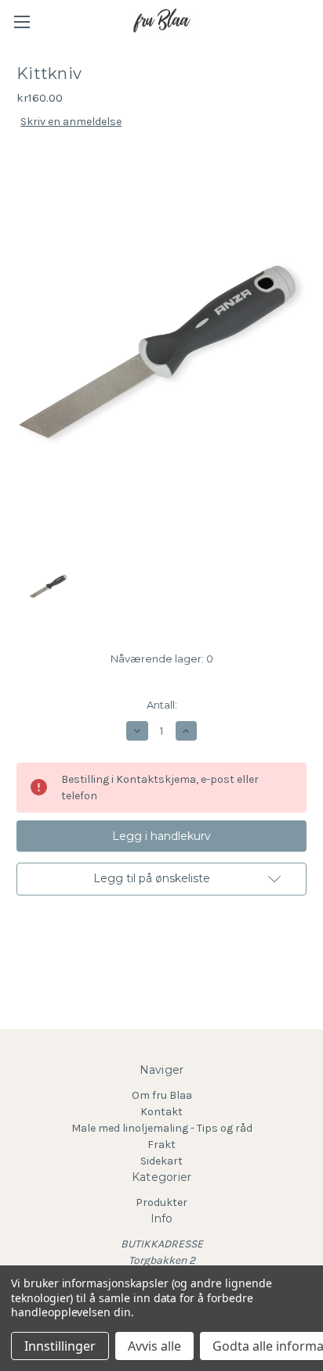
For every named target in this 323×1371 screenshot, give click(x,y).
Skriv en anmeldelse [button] (71, 121)
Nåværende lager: (162, 658)
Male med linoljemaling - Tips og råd (161, 1128)
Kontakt (161, 1111)
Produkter (161, 1202)
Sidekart (161, 1161)
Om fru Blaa (162, 1095)
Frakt (161, 1144)
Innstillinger (60, 1346)
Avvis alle (154, 1346)
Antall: (162, 704)
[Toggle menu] (21, 21)
